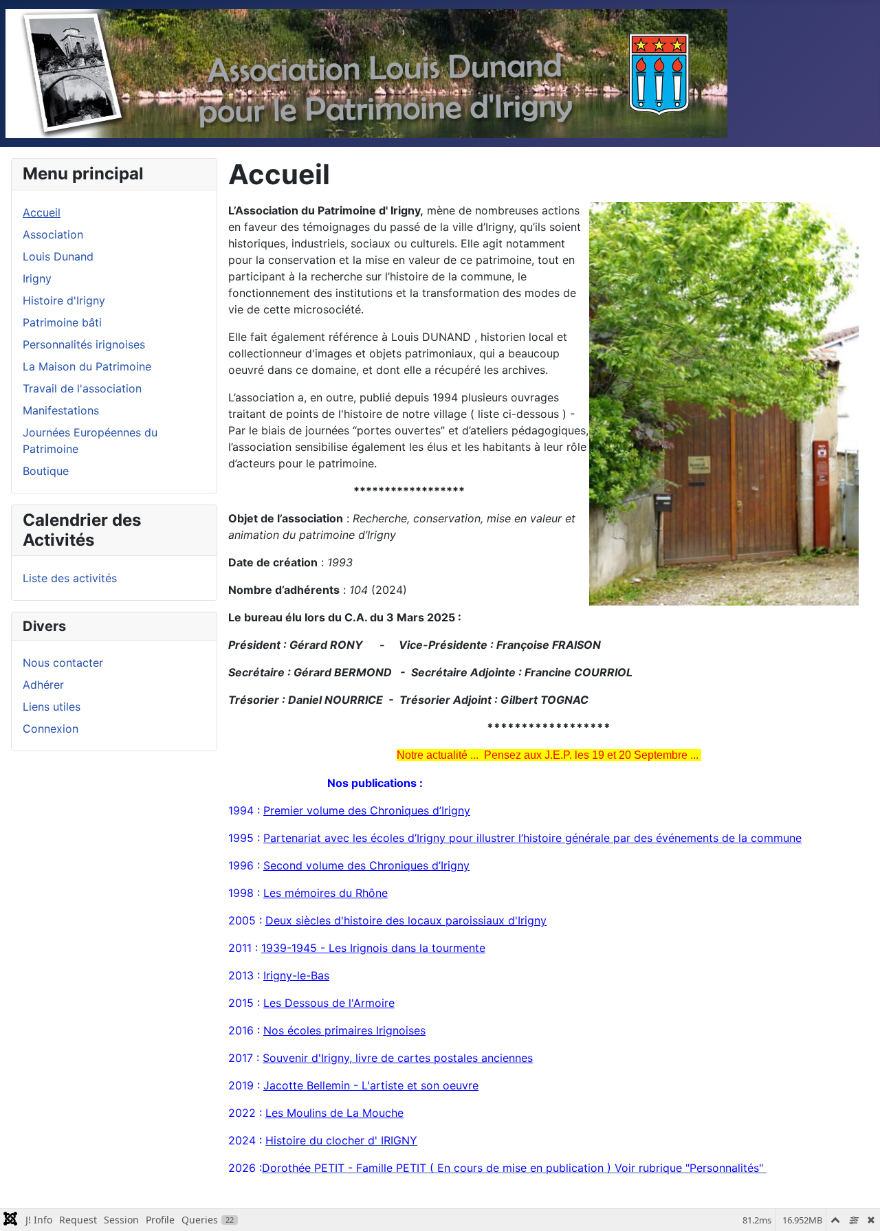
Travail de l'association (82, 388)
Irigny (37, 278)
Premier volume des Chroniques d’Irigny (366, 810)
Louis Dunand (58, 256)
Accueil (41, 212)
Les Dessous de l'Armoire (329, 1003)
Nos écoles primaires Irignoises (344, 1030)
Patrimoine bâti (62, 322)
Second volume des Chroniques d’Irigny (366, 865)
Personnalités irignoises (84, 344)
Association (53, 234)
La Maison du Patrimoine (87, 366)
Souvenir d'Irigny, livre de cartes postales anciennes (398, 1058)
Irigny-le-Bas (296, 975)
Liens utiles (51, 706)
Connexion (50, 728)
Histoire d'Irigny (64, 300)
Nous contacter (63, 662)
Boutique (46, 471)
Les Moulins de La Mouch (331, 1113)
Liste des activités (70, 578)
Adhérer (43, 684)
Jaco (276, 1085)
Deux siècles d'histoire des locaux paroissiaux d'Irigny (406, 920)
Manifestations (61, 410)
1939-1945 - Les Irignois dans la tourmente (373, 948)
